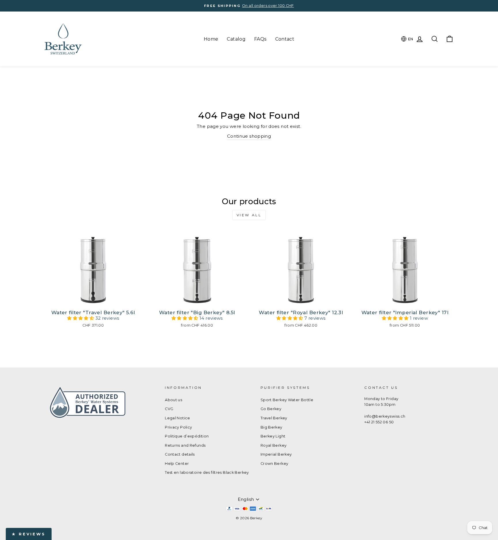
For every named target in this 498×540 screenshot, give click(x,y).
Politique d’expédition (187, 436)
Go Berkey (271, 409)
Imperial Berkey (276, 454)
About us (173, 400)
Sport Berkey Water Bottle (287, 400)
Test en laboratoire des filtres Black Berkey (207, 472)
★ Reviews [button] (29, 534)
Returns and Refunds (185, 445)
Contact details (180, 454)
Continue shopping (249, 136)
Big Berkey (271, 427)
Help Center (177, 463)
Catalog (236, 39)
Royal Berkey (274, 445)
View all (249, 215)
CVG (169, 409)
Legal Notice (177, 418)
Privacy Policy (178, 427)
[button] (81, 318)
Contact (285, 39)
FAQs (260, 39)
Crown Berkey (274, 463)
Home (211, 39)
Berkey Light (273, 436)
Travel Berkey (274, 418)
